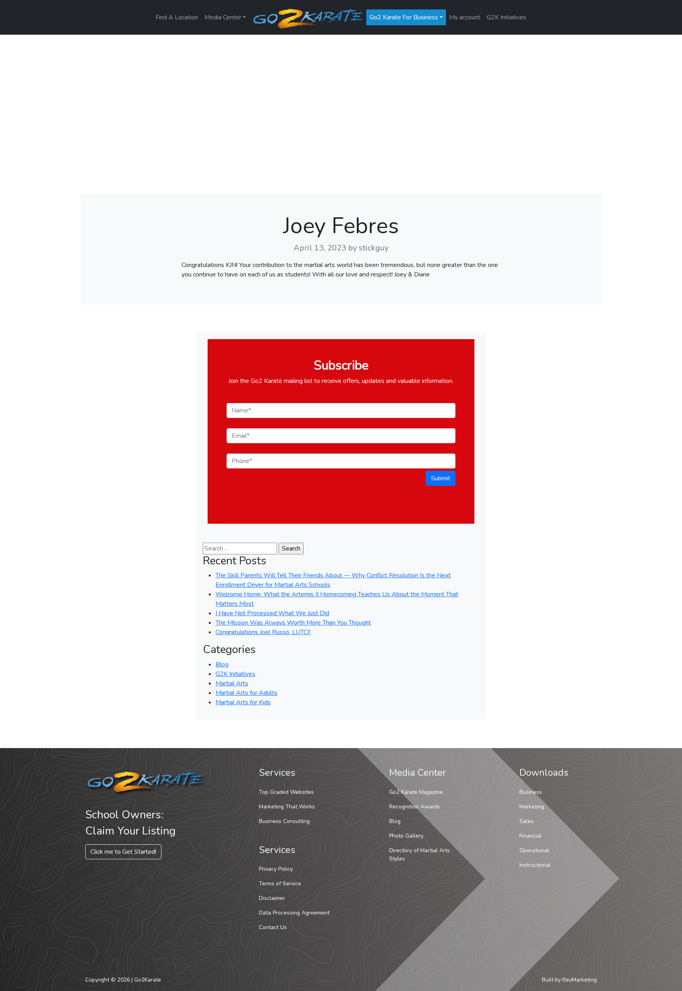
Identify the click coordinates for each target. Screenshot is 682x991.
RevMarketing (579, 980)
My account (464, 17)
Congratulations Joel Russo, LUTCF (263, 632)
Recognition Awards (414, 806)
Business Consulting (284, 821)
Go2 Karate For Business (403, 17)
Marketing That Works (287, 806)
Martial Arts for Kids (243, 702)
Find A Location (177, 17)
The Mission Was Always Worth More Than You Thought (293, 622)
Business (530, 792)
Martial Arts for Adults (246, 693)
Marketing (531, 806)
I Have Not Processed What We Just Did (272, 613)
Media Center (222, 17)
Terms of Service (280, 883)
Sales (526, 821)
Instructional (535, 865)
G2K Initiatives (506, 17)
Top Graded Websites (286, 792)
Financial (530, 836)
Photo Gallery (406, 836)
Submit (440, 478)
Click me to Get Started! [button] (123, 851)
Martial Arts (231, 683)
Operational (534, 850)
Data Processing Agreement (294, 912)
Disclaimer (272, 898)
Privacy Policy (276, 869)
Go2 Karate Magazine (416, 792)
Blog (222, 664)
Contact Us (273, 927)
